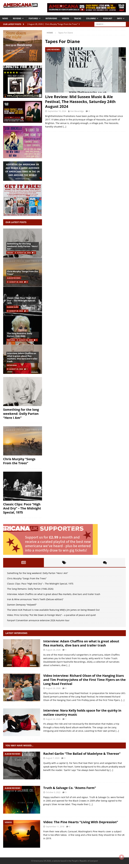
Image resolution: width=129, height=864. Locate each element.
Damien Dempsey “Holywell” (22, 604)
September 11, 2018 (55, 826)
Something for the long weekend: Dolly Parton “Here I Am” (22, 246)
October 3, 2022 (53, 792)
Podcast (107, 18)
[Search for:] (110, 23)
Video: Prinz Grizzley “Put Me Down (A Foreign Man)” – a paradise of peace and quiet (51, 615)
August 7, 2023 (52, 758)
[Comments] (104, 562)
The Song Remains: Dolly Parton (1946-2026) (19, 334)
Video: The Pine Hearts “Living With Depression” (80, 822)
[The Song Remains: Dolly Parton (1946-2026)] (22, 330)
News (5, 18)
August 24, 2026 (53, 719)
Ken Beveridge (77, 111)
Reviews (17, 18)
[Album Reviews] (21, 765)
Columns (91, 18)
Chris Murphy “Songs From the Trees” (22, 272)
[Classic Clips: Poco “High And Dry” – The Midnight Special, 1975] (22, 486)
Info (119, 18)
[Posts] (23, 562)
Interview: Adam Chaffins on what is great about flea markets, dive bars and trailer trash (22, 357)
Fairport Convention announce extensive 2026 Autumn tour (38, 620)
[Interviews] (21, 653)
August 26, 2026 (53, 688)
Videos (65, 18)
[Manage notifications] (121, 857)
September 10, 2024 (57, 111)
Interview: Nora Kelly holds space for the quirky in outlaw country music (82, 712)
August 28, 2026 (24, 253)
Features (33, 18)
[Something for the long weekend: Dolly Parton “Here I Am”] (22, 391)
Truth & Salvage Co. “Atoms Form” (69, 788)
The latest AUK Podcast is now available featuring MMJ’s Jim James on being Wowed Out (53, 609)
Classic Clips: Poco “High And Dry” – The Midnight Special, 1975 (21, 300)
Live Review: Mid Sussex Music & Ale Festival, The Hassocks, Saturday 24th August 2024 (80, 101)
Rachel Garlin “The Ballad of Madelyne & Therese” (82, 753)
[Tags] (64, 562)
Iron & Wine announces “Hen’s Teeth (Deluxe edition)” (35, 599)
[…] (64, 126)
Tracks (77, 18)
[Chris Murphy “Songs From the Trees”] (22, 440)
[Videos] (21, 834)
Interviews (51, 18)
